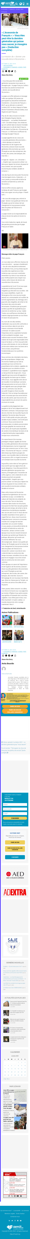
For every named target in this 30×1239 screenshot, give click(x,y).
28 (15, 1075)
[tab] (9, 1174)
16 (21, 1068)
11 (5, 1068)
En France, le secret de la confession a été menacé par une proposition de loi (17, 1029)
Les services (25, 1210)
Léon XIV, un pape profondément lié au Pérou (8, 1092)
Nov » (8, 1079)
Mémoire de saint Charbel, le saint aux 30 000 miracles (17, 1020)
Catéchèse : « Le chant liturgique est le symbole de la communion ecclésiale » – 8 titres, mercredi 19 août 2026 (14, 978)
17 (25, 1068)
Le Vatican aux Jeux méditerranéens (12, 987)
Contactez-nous (15, 1216)
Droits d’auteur (20, 1213)
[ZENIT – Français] (8, 3)
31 (25, 1075)
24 (25, 1072)
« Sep (4, 1079)
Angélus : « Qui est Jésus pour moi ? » (13, 966)
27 (11, 1075)
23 (21, 1072)
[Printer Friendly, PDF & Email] (23, 79)
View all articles (7, 674)
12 (8, 1068)
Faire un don (15, 706)
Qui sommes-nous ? (6, 1210)
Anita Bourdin (8, 65)
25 (5, 1075)
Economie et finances (8, 9)
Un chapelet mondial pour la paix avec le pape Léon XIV (17, 1011)
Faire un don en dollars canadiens (15, 711)
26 (8, 1075)
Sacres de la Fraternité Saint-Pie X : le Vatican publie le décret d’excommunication (18, 1003)
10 (25, 1065)
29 (18, 1075)
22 (18, 1072)
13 (11, 1068)
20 (11, 1072)
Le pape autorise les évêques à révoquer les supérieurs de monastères (18, 1038)
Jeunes (18, 9)
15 (18, 1068)
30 (21, 1075)
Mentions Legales (10, 1213)
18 (5, 1072)
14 (15, 1068)
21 (15, 1072)
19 (8, 1072)
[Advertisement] (15, 729)
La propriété (16, 1210)
